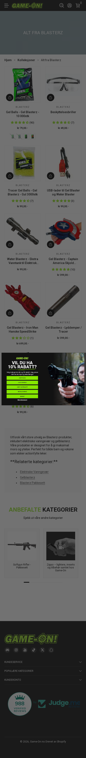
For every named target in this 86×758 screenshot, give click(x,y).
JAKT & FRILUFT (22, 387)
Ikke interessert (22, 400)
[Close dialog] (82, 354)
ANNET (22, 396)
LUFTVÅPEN (22, 382)
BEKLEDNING (22, 391)
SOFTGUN (22, 378)
